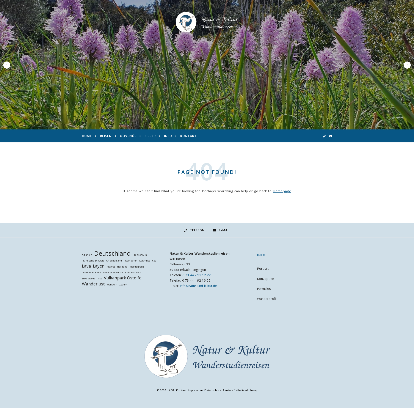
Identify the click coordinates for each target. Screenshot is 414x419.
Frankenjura (140, 254)
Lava (86, 266)
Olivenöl (128, 136)
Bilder (150, 136)
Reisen (106, 136)
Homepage (282, 191)
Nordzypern (137, 266)
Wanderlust (93, 284)
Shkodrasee (88, 278)
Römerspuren (133, 272)
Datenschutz (212, 390)
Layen (99, 266)
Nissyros (111, 266)
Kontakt (188, 136)
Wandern (112, 284)
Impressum (195, 390)
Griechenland (114, 260)
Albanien (87, 254)
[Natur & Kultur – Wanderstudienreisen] (207, 22)
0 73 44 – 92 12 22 (196, 275)
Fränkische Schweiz (93, 260)
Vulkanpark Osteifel (123, 278)
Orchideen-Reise (91, 272)
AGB (171, 390)
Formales (264, 288)
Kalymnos (144, 260)
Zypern (123, 284)
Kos (154, 260)
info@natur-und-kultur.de (198, 286)
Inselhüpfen (130, 260)
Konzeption (265, 278)
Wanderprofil (266, 298)
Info (168, 136)
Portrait (263, 268)
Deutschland (112, 253)
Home (87, 136)
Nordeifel (122, 266)
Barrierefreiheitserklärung (240, 390)
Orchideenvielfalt (113, 272)
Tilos (99, 278)
